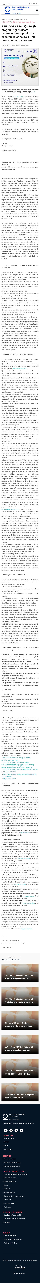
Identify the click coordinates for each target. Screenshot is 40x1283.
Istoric (6, 1145)
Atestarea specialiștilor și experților (15, 1174)
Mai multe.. (7, 1207)
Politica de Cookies (10, 1243)
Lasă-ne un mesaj (10, 1159)
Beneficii (7, 1222)
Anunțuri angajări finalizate (16, 19)
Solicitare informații (10, 1178)
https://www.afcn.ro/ (9, 772)
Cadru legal (8, 1149)
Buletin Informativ (10, 1181)
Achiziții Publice (9, 1192)
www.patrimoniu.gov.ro (19, 368)
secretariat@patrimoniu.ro (9, 509)
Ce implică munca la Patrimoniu (14, 1219)
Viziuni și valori (9, 1138)
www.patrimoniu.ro (24, 833)
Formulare (7, 1200)
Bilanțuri (7, 1189)
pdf (34, 92)
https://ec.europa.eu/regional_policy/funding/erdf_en (20, 769)
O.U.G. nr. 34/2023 (18, 97)
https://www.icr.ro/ (9, 779)
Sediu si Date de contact (12, 1162)
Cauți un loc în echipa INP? (13, 1215)
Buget (6, 1185)
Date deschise (9, 1203)
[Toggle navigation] (37, 10)
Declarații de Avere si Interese (14, 1196)
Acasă (3, 19)
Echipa (6, 1142)
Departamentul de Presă (12, 1166)
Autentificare (20, 1273)
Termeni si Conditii (10, 1235)
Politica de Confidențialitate (13, 1239)
